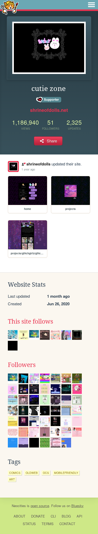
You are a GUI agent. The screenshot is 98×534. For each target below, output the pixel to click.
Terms (48, 523)
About (19, 516)
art (12, 479)
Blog (66, 516)
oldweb (32, 473)
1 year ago (28, 169)
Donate (38, 516)
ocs (46, 473)
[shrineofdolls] (13, 166)
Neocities (19, 505)
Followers (22, 364)
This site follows (30, 321)
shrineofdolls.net (49, 110)
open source (40, 505)
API (79, 516)
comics (14, 473)
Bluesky (77, 505)
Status (29, 523)
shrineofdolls (38, 164)
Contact (67, 523)
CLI (53, 516)
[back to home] (9, 7)
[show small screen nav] (91, 4)
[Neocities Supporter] (49, 100)
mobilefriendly (66, 473)
